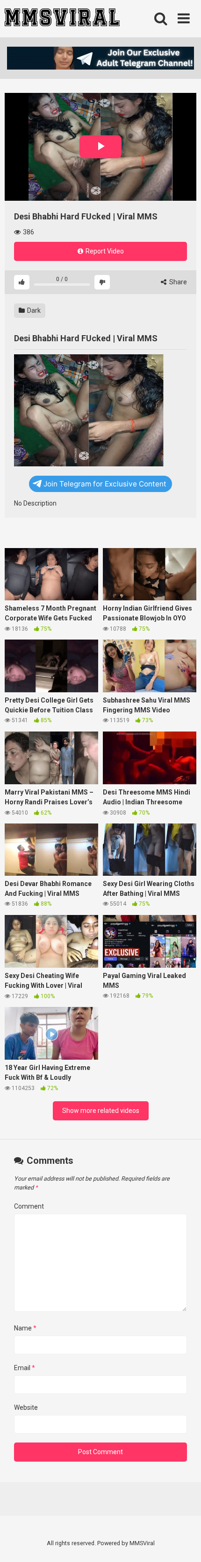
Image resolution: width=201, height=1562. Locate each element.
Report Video (104, 251)
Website (26, 1407)
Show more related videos (100, 1110)
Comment (29, 1206)
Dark (33, 310)
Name (25, 1328)
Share (177, 282)
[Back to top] (183, 1543)
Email (24, 1368)
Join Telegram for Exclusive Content (104, 483)
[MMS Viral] (62, 18)
